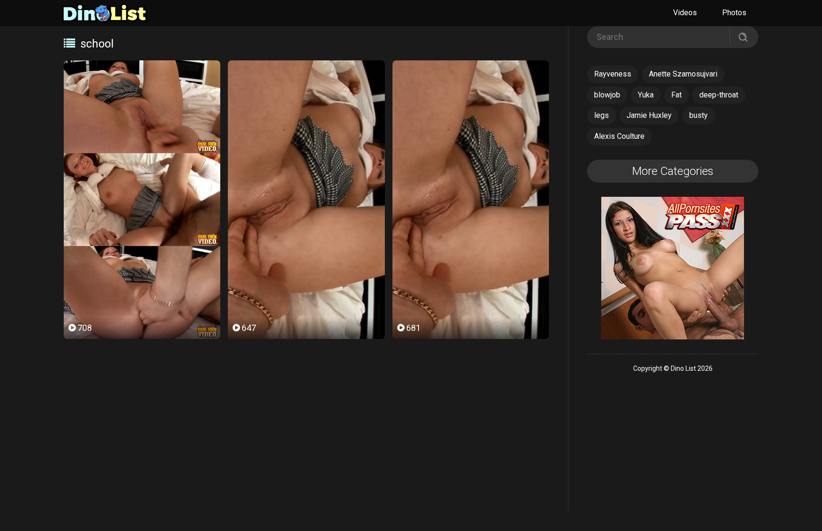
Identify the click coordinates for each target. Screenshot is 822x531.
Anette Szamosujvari (683, 73)
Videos (685, 12)
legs (601, 115)
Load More (306, 372)
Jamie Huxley (649, 115)
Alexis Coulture (619, 136)
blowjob (607, 94)
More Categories (673, 171)
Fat (676, 94)
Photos (734, 12)
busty (698, 115)
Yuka (646, 94)
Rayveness (612, 73)
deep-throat (718, 94)
